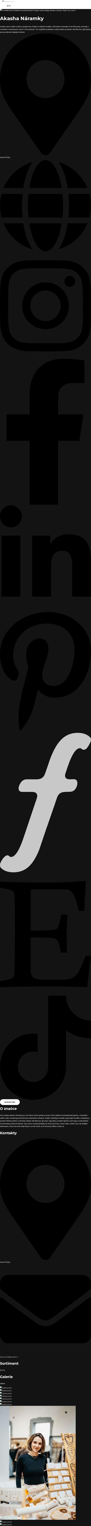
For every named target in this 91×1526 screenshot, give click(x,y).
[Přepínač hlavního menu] (9, 6)
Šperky (2, 1370)
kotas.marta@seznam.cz (9, 1357)
